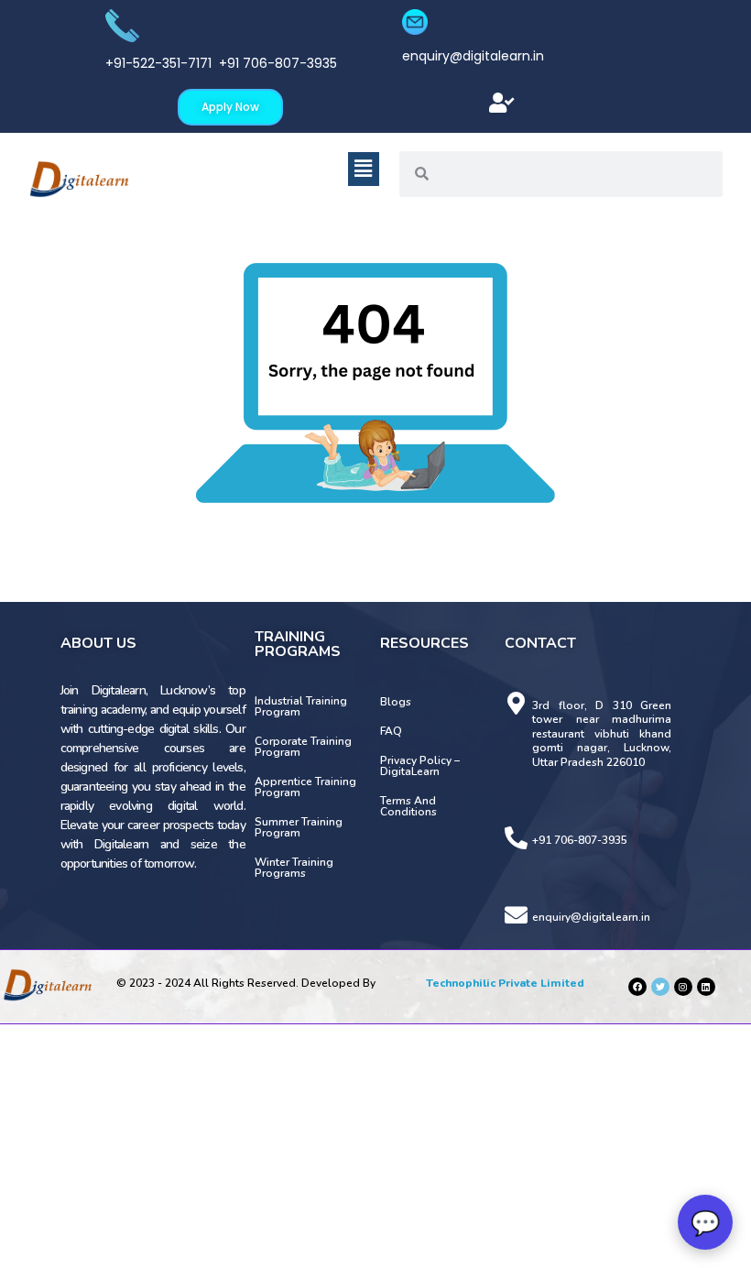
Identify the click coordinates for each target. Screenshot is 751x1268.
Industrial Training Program (301, 706)
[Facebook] (637, 987)
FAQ (391, 731)
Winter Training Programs (294, 868)
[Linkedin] (706, 987)
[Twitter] (660, 987)
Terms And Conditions (408, 806)
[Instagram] (683, 987)
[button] (501, 103)
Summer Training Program (299, 827)
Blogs (395, 701)
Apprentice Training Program (305, 787)
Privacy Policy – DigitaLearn (420, 766)
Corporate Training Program (303, 747)
